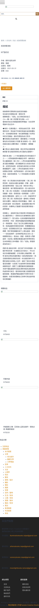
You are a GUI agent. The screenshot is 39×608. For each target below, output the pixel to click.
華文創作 (10, 457)
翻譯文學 (10, 459)
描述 (3, 97)
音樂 (6, 490)
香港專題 (8, 508)
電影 (6, 485)
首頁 (2, 40)
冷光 (5, 331)
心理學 (7, 472)
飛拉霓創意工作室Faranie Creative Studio (23, 605)
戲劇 (6, 488)
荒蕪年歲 (6, 379)
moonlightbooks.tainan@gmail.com (23, 568)
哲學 (6, 464)
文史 (6, 470)
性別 (6, 475)
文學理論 (10, 462)
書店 (6, 506)
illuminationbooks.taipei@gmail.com (23, 536)
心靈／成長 (9, 498)
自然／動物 (9, 493)
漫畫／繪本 (9, 500)
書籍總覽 (5, 449)
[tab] (19, 97)
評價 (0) (5, 101)
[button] (19, 444)
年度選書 (8, 511)
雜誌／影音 (9, 503)
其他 (6, 513)
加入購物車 (7, 88)
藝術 (6, 477)
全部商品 (5, 446)
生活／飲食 (9, 495)
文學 (6, 454)
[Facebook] (16, 541)
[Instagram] (23, 541)
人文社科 (8, 467)
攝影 (6, 482)
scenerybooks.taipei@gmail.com (22, 557)
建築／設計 (9, 480)
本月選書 (8, 451)
